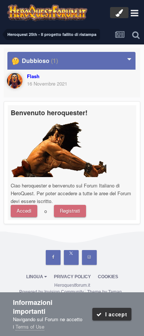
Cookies (108, 276)
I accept (114, 314)
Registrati (70, 210)
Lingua (35, 276)
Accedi (24, 210)
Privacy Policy (72, 276)
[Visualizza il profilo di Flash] (15, 81)
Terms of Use (30, 326)
